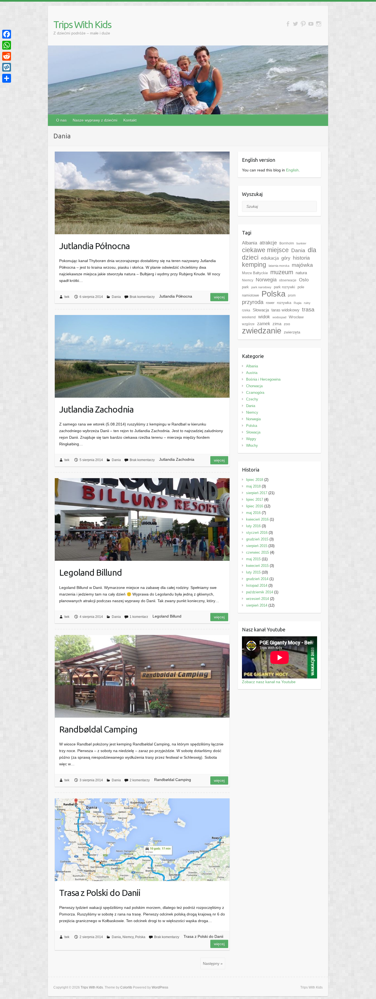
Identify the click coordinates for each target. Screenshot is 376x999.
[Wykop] (6, 67)
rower (270, 303)
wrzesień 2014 (257, 599)
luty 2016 (253, 526)
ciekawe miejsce (265, 250)
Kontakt (130, 120)
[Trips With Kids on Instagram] (318, 23)
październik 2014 (259, 592)
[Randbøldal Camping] (142, 676)
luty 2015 (253, 572)
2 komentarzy (140, 780)
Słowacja (261, 310)
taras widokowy (285, 310)
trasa (308, 309)
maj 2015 (253, 559)
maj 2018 (253, 486)
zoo (287, 324)
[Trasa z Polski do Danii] (142, 839)
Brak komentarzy (142, 297)
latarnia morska (279, 265)
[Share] (6, 78)
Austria (251, 373)
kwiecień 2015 (257, 566)
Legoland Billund (90, 572)
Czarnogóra (255, 393)
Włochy (252, 445)
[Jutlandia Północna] (142, 193)
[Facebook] (6, 34)
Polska (140, 937)
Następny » (213, 963)
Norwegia (266, 279)
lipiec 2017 (254, 499)
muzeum (281, 272)
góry (285, 258)
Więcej (219, 297)
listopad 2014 (256, 585)
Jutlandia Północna (94, 246)
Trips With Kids (82, 24)
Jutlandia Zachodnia (96, 409)
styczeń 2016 (257, 533)
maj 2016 (253, 513)
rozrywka (284, 303)
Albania (249, 243)
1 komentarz (139, 617)
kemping (254, 264)
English (292, 170)
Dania (116, 297)
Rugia (297, 303)
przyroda (252, 302)
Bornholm (286, 243)
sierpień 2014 (256, 605)
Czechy (252, 399)
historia (301, 258)
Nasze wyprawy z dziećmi (95, 120)
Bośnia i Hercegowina (263, 379)
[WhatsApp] (6, 45)
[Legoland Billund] (142, 519)
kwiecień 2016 (257, 519)
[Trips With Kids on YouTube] (311, 23)
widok (264, 316)
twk (66, 297)
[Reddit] (6, 56)
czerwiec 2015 (257, 552)
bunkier (301, 243)
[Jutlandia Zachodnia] (142, 356)
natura (301, 272)
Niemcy (127, 937)
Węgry (251, 439)
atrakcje (268, 243)
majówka (302, 265)
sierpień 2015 (256, 546)
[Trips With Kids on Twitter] (295, 23)
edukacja (270, 258)
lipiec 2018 (254, 480)
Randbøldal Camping (98, 729)
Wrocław (296, 317)
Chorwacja (254, 386)
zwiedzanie (261, 330)
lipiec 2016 (254, 506)
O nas (61, 120)
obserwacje (287, 280)
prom (292, 295)
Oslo (304, 279)
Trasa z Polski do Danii (99, 893)
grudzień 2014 (257, 579)
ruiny (307, 303)
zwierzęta (292, 332)
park (245, 287)
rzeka (246, 310)
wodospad (279, 317)
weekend (249, 317)
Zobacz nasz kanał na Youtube (269, 682)
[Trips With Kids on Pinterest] (303, 23)
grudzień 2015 (257, 539)
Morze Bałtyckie (255, 273)
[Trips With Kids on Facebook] (287, 23)
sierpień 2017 (256, 493)
